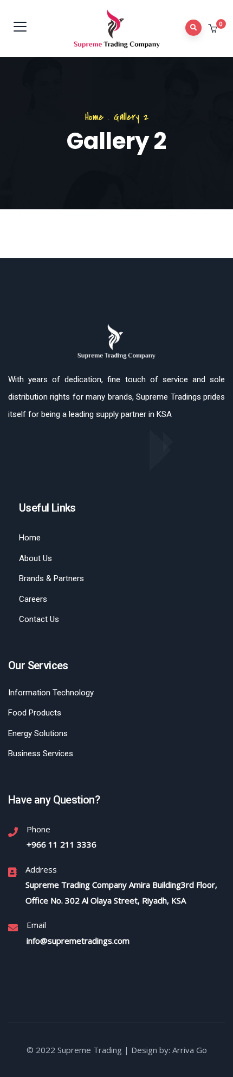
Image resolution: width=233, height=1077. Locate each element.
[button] (213, 29)
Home (94, 117)
